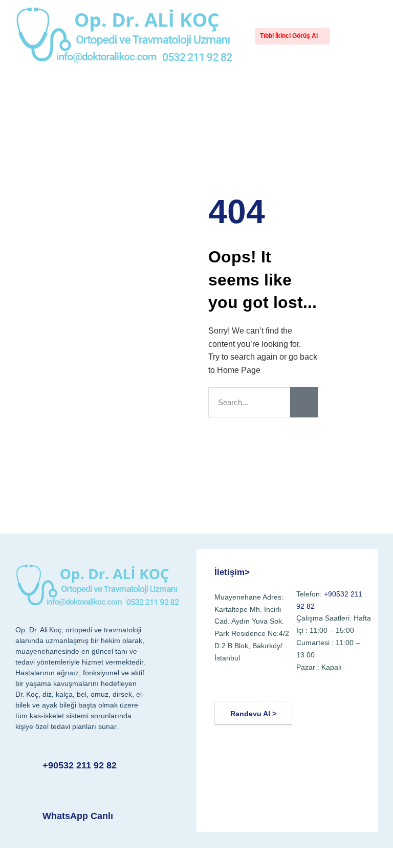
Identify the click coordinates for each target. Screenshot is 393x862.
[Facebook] (225, 684)
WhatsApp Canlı (77, 816)
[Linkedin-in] (300, 684)
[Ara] (304, 402)
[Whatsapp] (324, 684)
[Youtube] (250, 684)
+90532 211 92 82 (79, 765)
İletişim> (232, 572)
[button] (348, 36)
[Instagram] (275, 684)
